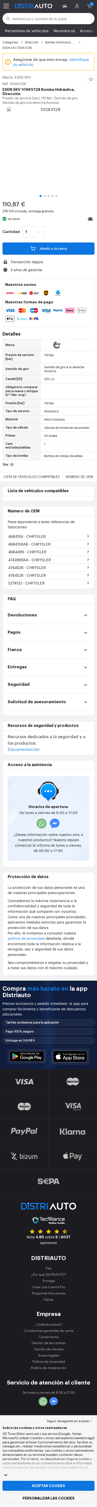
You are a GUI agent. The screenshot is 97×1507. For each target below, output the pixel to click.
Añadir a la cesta (53, 248)
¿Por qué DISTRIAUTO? (48, 1274)
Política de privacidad (48, 1361)
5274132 (26, 582)
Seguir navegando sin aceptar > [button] (69, 1421)
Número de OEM (79, 476)
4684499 (27, 551)
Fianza (48, 1299)
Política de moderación (48, 1368)
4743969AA (29, 559)
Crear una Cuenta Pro (48, 1287)
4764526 (27, 567)
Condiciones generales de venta (48, 1330)
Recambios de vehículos (26, 30)
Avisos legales (48, 1355)
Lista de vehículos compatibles (32, 476)
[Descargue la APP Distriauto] (27, 1056)
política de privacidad (26, 938)
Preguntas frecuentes (48, 1293)
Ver (6, 464)
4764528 (27, 575)
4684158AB (29, 544)
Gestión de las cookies (49, 1343)
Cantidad (11, 232)
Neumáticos (64, 30)
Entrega (49, 1280)
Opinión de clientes (48, 1349)
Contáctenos (49, 1337)
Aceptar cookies (48, 1486)
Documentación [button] (24, 749)
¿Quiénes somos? (48, 1324)
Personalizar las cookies (49, 1498)
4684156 (27, 536)
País (48, 1268)
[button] (65, 6)
